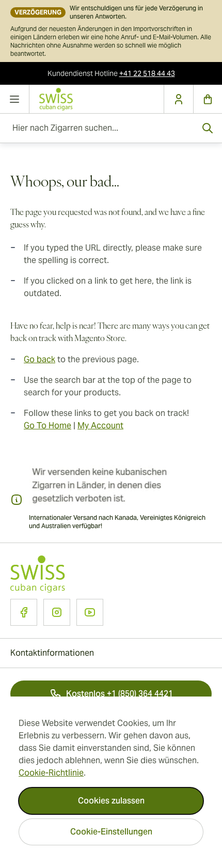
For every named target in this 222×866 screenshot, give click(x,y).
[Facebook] (23, 612)
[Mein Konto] (178, 99)
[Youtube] (89, 612)
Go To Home (47, 425)
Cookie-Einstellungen (111, 831)
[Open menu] (14, 99)
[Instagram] (56, 612)
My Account (100, 425)
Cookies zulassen (111, 800)
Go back (39, 359)
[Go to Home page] (96, 99)
